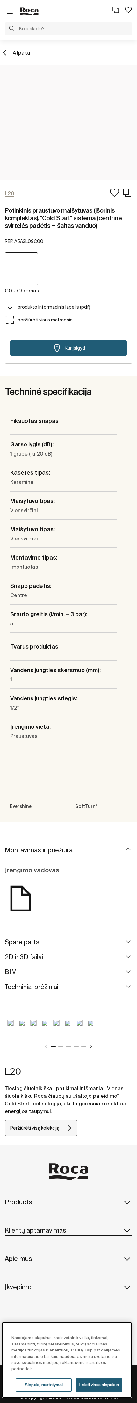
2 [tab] (60, 1046)
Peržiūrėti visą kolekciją (34, 1128)
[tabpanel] (10, 1028)
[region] (67, 1360)
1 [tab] (53, 1046)
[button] (12, 29)
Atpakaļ (22, 53)
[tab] (68, 850)
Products (18, 1202)
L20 (13, 1071)
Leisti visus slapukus (99, 1384)
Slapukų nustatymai (44, 1384)
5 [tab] (83, 1046)
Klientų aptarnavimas (35, 1230)
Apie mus (18, 1258)
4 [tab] (76, 1046)
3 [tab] (68, 1046)
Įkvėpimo (18, 1286)
